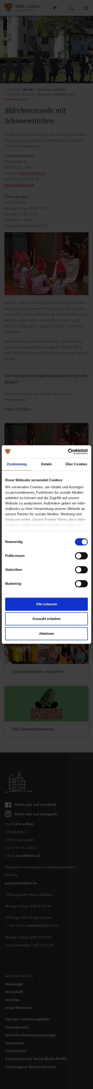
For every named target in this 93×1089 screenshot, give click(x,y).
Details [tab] (46, 464)
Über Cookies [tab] (76, 464)
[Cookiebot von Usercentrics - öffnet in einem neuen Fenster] (68, 451)
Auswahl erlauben (46, 619)
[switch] (81, 555)
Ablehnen (46, 633)
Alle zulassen (46, 604)
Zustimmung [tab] (17, 464)
